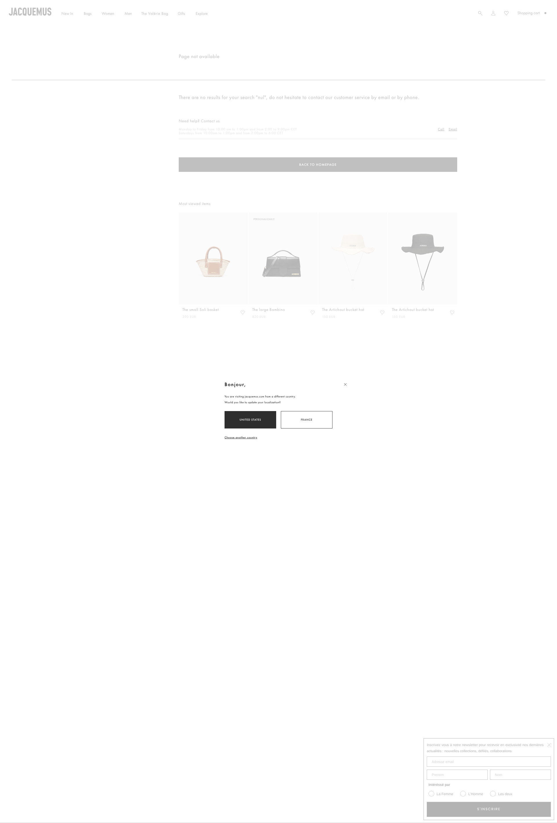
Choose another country (241, 437)
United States (250, 420)
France (306, 420)
